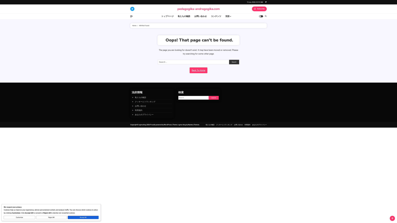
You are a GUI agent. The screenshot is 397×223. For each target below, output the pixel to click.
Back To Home (198, 70)
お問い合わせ (200, 16)
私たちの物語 (184, 16)
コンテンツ (216, 16)
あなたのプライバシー (144, 114)
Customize (19, 217)
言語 (227, 16)
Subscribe (261, 9)
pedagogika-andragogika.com (198, 9)
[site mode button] (261, 16)
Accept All (83, 217)
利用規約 (138, 110)
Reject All (51, 217)
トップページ (167, 16)
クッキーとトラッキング (145, 102)
